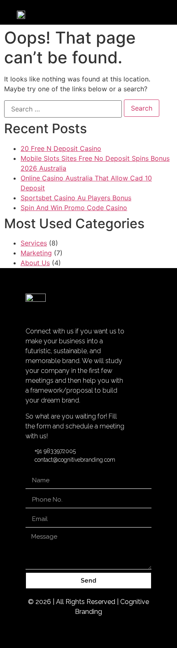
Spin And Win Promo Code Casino (74, 208)
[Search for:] (63, 109)
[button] (159, 14)
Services (34, 243)
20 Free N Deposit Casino (61, 148)
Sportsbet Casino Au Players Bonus (76, 198)
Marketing (36, 253)
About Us (35, 263)
